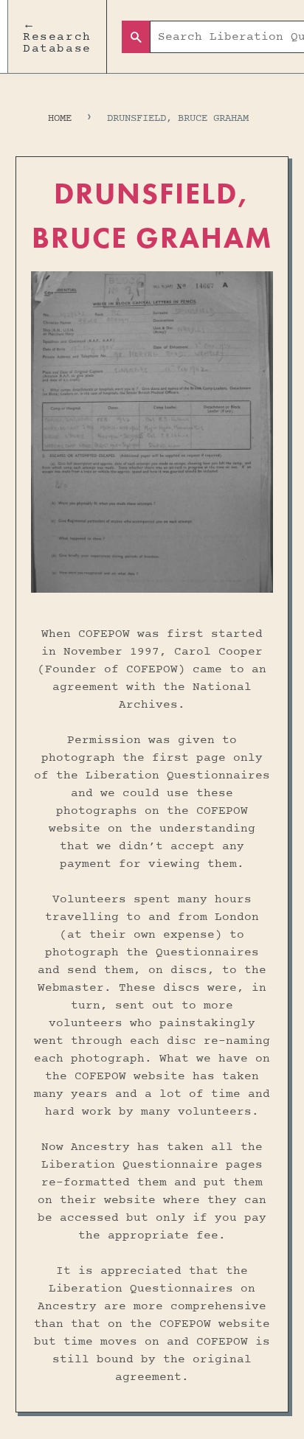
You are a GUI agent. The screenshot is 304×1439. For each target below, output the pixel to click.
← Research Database (57, 37)
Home (60, 118)
